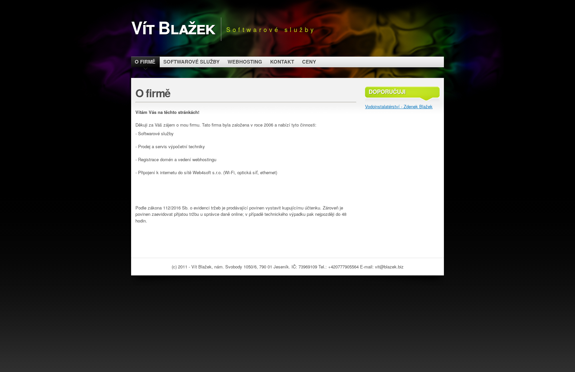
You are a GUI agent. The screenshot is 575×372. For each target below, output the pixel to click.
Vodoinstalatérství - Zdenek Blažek (399, 106)
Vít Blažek (173, 27)
